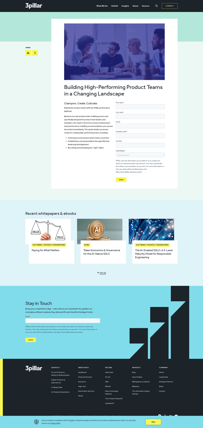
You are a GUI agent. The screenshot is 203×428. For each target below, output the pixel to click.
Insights (125, 6)
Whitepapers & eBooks (141, 382)
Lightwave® (109, 403)
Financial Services (85, 377)
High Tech (82, 386)
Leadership (163, 377)
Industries (83, 368)
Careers (145, 6)
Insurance (82, 382)
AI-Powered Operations (60, 392)
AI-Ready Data (56, 387)
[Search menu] (156, 6)
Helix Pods (109, 372)
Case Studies (137, 377)
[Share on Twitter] (35, 53)
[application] (101, 422)
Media (80, 396)
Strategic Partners (166, 382)
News (161, 386)
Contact (170, 6)
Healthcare (82, 372)
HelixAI (114, 6)
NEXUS (108, 386)
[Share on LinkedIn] (28, 53)
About (135, 6)
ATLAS (107, 377)
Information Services (86, 391)
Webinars (135, 386)
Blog (134, 372)
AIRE (107, 382)
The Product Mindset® (113, 399)
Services (55, 368)
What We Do (102, 6)
